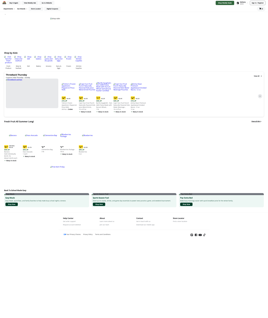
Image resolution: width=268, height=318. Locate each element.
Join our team (104, 225)
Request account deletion (72, 225)
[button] (70, 95)
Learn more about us (107, 221)
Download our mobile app (145, 225)
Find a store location (180, 221)
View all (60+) (256, 121)
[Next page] (260, 96)
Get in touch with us (143, 221)
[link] (29, 3)
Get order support (69, 221)
